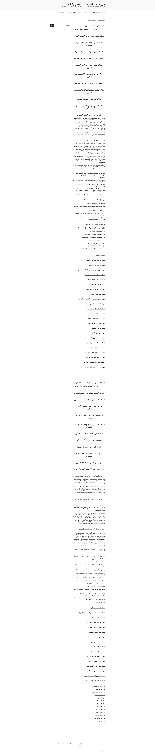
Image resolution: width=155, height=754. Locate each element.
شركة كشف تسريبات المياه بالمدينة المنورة (92, 279)
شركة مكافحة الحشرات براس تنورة (95, 275)
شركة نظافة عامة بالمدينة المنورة (95, 357)
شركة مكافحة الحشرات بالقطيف (96, 260)
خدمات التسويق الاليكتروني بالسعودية (94, 362)
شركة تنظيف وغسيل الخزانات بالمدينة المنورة (90, 383)
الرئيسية (103, 12)
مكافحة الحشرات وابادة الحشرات (73, 12)
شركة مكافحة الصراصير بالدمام (96, 342)
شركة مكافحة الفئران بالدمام (97, 338)
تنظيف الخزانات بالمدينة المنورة (96, 289)
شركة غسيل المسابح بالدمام (97, 318)
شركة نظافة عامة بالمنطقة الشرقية (95, 367)
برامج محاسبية (61, 12)
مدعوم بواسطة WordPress (100, 751)
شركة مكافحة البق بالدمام (97, 304)
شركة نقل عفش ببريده (90, 599)
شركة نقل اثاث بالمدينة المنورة (96, 308)
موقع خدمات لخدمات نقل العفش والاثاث (86, 4)
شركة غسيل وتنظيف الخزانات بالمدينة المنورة (92, 299)
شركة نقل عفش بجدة (69, 743)
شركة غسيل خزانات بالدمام (97, 347)
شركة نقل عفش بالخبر (98, 333)
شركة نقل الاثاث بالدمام (98, 294)
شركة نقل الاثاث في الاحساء (97, 323)
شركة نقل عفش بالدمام (98, 589)
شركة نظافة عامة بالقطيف (97, 284)
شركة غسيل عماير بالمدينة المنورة (95, 352)
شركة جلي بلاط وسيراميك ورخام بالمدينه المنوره (91, 270)
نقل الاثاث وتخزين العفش (95, 12)
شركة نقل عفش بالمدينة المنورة (59, 743)
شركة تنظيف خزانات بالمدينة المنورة (90, 143)
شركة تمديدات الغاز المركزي (97, 265)
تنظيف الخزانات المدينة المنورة (95, 26)
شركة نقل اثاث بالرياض (78, 743)
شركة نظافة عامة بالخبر (98, 328)
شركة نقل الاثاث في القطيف (97, 313)
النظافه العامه (85, 12)
